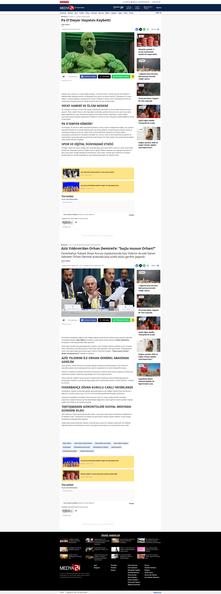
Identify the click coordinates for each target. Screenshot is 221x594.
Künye (147, 565)
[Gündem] (148, 65)
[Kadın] (148, 133)
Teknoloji (94, 13)
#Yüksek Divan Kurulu (86, 451)
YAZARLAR (127, 2)
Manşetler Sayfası (134, 570)
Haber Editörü (65, 24)
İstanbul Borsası (133, 572)
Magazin (113, 13)
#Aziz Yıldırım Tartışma (121, 443)
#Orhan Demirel (116, 447)
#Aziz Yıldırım (67, 443)
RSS (63, 592)
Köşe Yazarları (133, 565)
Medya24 (65, 16)
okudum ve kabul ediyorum (78, 214)
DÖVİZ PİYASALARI (144, 2)
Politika (81, 13)
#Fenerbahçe (67, 447)
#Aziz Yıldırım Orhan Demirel (83, 443)
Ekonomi (101, 13)
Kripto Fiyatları (133, 580)
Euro (137, 7)
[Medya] (148, 89)
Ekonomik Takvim (134, 582)
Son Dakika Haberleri (152, 577)
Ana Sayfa (63, 13)
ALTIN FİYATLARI (156, 2)
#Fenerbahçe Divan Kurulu (82, 447)
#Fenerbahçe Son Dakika (100, 447)
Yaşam (120, 13)
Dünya (88, 13)
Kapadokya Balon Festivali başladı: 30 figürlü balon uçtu (146, 381)
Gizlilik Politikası (150, 568)
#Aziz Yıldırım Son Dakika (103, 443)
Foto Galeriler (132, 568)
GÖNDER (131, 215)
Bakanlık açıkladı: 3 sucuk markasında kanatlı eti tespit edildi (147, 51)
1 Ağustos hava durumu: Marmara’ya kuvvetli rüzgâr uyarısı (148, 76)
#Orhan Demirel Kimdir (70, 451)
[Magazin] (148, 111)
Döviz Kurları (132, 575)
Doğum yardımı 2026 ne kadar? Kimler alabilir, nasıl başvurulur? (148, 145)
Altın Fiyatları (132, 577)
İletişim (147, 570)
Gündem (70, 13)
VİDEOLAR (135, 2)
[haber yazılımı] (157, 592)
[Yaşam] (148, 40)
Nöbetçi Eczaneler (134, 585)
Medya (131, 13)
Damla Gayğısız (65, 261)
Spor (76, 13)
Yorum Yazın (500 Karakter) (70, 199)
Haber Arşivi (149, 572)
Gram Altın (148, 7)
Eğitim (107, 13)
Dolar (129, 7)
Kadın (125, 13)
